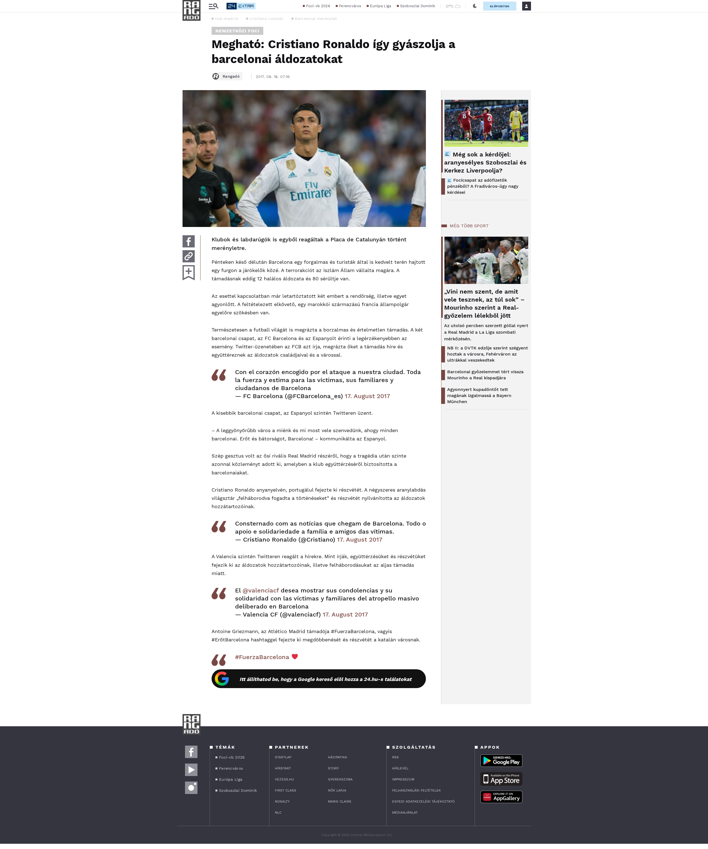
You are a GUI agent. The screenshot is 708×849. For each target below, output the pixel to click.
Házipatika (337, 757)
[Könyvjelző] (189, 272)
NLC (278, 812)
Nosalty (282, 801)
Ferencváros (350, 6)
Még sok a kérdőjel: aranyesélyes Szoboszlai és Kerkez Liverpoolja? (485, 162)
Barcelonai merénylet (316, 18)
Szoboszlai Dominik (417, 6)
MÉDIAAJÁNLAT (405, 812)
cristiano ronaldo (266, 18)
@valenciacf (261, 590)
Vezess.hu (284, 779)
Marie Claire (340, 801)
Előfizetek (499, 6)
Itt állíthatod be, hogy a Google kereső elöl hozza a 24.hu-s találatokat (326, 679)
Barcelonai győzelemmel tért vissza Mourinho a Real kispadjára (485, 374)
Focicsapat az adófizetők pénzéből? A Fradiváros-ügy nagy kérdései (482, 186)
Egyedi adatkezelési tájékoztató (423, 801)
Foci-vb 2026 (318, 6)
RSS (395, 757)
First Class (285, 790)
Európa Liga (380, 6)
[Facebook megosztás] (189, 241)
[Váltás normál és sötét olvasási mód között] (475, 6)
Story (333, 768)
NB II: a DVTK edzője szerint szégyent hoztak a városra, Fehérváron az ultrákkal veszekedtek (487, 354)
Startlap (283, 757)
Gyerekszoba (340, 779)
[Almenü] (213, 6)
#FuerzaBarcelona (262, 657)
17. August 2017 (367, 396)
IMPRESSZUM (403, 779)
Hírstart (283, 768)
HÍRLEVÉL (400, 768)
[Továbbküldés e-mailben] (189, 256)
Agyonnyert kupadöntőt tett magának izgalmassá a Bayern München (479, 395)
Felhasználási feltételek (416, 790)
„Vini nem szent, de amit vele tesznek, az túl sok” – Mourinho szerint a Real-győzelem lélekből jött (484, 303)
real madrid (226, 18)
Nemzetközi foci (237, 30)
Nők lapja (337, 790)
